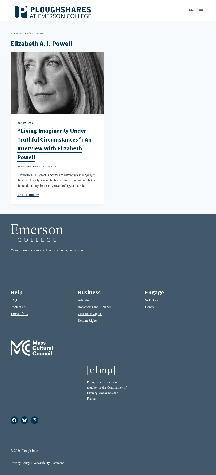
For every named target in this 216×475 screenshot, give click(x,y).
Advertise (84, 300)
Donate (150, 307)
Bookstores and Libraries (94, 307)
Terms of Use (19, 313)
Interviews (25, 123)
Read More (28, 195)
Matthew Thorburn (31, 166)
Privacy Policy (20, 462)
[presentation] (57, 83)
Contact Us (18, 307)
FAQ (14, 300)
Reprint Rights (87, 320)
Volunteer (151, 300)
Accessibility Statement (48, 462)
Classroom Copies (90, 313)
